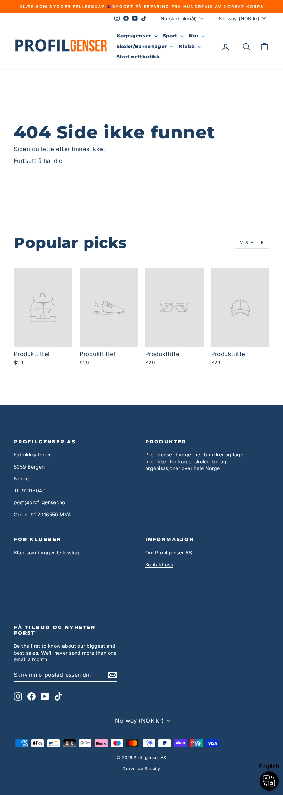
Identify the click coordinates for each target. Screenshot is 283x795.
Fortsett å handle (38, 160)
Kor (194, 36)
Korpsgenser (135, 36)
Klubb (187, 46)
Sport (171, 36)
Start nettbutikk (138, 57)
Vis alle (252, 242)
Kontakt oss (159, 564)
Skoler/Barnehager (142, 46)
